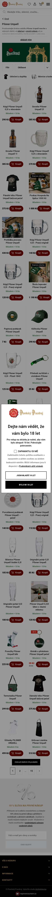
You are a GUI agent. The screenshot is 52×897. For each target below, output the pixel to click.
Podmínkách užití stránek (31, 466)
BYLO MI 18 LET (26, 485)
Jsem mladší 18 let (26, 475)
